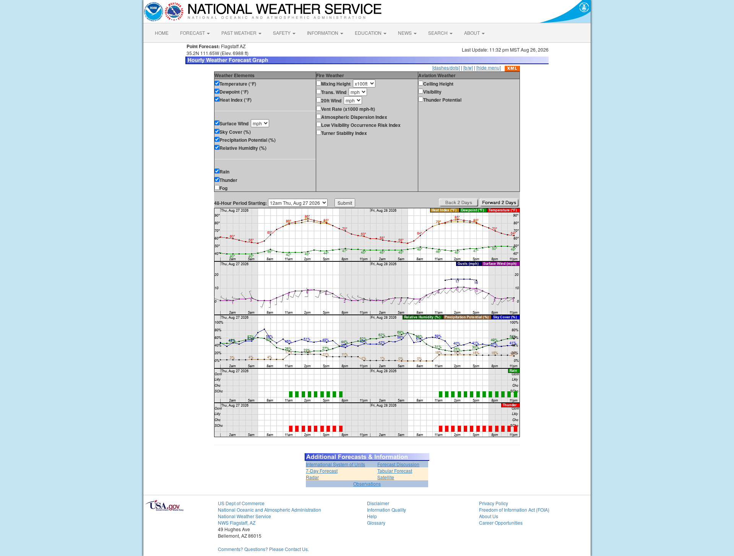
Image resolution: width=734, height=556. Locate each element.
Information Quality (386, 509)
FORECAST (193, 32)
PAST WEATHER (239, 32)
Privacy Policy (493, 503)
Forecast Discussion (398, 464)
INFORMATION (323, 32)
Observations (367, 483)
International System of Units (335, 464)
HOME (162, 32)
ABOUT (472, 32)
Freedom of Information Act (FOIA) (514, 509)
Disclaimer (378, 503)
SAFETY (282, 32)
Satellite (385, 477)
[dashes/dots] (446, 67)
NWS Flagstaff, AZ (236, 522)
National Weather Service (244, 516)
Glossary (376, 522)
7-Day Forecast (322, 470)
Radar (312, 477)
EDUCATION (369, 32)
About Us (488, 516)
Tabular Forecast (394, 470)
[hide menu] (488, 67)
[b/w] (468, 67)
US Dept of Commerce (241, 503)
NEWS (405, 32)
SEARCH (438, 32)
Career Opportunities (501, 522)
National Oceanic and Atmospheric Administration (269, 509)
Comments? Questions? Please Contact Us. (263, 549)
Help (372, 516)
